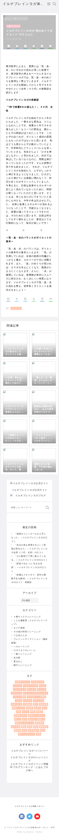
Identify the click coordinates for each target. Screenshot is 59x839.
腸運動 (18, 730)
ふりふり (18, 685)
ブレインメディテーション (35, 693)
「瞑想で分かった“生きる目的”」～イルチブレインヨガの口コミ (28, 567)
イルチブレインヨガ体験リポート (29, 806)
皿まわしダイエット (24, 723)
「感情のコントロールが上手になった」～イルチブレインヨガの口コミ (29, 537)
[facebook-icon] (22, 816)
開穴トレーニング (23, 665)
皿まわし (18, 661)
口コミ (26, 712)
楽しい (18, 719)
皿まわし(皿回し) (36, 719)
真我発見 (39, 723)
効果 (18, 712)
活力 (25, 719)
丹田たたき (17, 704)
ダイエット (17, 693)
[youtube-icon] (37, 816)
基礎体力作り (20, 715)
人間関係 (27, 704)
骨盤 (38, 734)
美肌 (36, 726)
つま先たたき (20, 635)
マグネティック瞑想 (37, 697)
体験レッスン (18, 708)
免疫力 (38, 708)
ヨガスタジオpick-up (25, 650)
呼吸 (33, 712)
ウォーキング (20, 689)
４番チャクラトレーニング (27, 616)
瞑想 (30, 726)
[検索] (47, 507)
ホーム (7, 19)
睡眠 (24, 726)
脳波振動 (44, 726)
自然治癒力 (34, 730)
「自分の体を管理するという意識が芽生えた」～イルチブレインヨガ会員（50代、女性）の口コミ (29, 549)
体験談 (29, 708)
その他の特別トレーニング (27, 631)
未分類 (17, 657)
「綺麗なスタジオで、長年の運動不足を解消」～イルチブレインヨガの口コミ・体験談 (29, 578)
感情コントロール (36, 715)
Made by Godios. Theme (29, 832)
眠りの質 (15, 726)
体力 (35, 704)
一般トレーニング (23, 654)
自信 (24, 730)
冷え (45, 708)
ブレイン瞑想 (20, 697)
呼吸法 (40, 712)
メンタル (28, 700)
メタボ (19, 700)
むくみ (43, 685)
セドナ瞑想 (19, 628)
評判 (43, 730)
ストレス (42, 689)
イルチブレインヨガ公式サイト (29, 490)
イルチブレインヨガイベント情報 (29, 764)
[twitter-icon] (30, 816)
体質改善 (43, 704)
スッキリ (32, 689)
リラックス (39, 700)
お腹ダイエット (23, 682)
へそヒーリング (22, 646)
